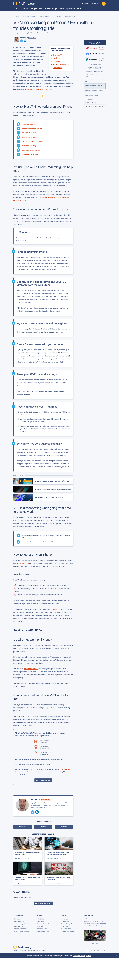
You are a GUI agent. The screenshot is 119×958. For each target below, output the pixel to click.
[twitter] (21, 40)
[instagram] (98, 951)
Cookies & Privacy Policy (82, 956)
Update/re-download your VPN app (32, 128)
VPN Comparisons (18, 919)
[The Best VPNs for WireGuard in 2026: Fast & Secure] (27, 873)
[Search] (104, 4)
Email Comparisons (19, 926)
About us (95, 3)
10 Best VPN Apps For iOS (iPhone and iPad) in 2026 (52, 481)
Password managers (51, 9)
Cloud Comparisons (19, 921)
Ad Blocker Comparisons (20, 928)
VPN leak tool (55, 609)
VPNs (16, 9)
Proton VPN (57, 68)
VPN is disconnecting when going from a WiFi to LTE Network (94, 91)
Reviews (64, 916)
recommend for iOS (31, 669)
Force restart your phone (29, 124)
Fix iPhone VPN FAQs (90, 99)
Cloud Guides (40, 921)
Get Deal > (101, 49)
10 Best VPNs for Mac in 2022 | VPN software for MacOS (53, 489)
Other (79, 9)
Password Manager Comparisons (22, 924)
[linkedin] (25, 40)
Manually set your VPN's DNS (30, 154)
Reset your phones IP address (31, 150)
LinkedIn (64, 827)
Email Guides (40, 926)
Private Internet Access (61, 64)
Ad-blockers (24, 9)
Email (62, 9)
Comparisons (18, 916)
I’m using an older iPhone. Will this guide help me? (94, 80)
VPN (19, 13)
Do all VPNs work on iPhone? (91, 102)
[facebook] (88, 951)
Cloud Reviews (65, 921)
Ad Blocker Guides (42, 928)
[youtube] (95, 951)
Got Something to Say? (44, 903)
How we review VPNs (95, 64)
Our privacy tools (85, 3)
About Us (16, 950)
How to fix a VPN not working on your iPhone (93, 75)
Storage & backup (36, 9)
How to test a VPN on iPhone (91, 95)
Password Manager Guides (44, 924)
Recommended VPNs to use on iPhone (94, 71)
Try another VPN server (29, 133)
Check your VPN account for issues (32, 141)
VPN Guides (31, 13)
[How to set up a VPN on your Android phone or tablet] (27, 849)
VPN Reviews (64, 919)
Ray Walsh (32, 37)
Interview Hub (23, 950)
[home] (15, 13)
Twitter (43, 827)
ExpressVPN (57, 55)
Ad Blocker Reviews (66, 928)
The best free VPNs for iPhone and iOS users (49, 497)
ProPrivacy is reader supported (22, 16)
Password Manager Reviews (68, 924)
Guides (24, 13)
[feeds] (104, 951)
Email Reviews (65, 926)
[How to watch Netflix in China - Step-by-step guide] (59, 873)
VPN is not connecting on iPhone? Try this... (93, 86)
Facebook (22, 827)
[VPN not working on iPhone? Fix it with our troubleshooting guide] (59, 849)
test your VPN (24, 563)
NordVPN (56, 58)
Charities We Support (34, 950)
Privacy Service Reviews (67, 931)
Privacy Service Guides (43, 931)
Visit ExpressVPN (42, 780)
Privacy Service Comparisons (21, 931)
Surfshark (56, 61)
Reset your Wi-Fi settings (29, 146)
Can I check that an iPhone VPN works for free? (94, 107)
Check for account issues (29, 137)
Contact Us (44, 950)
